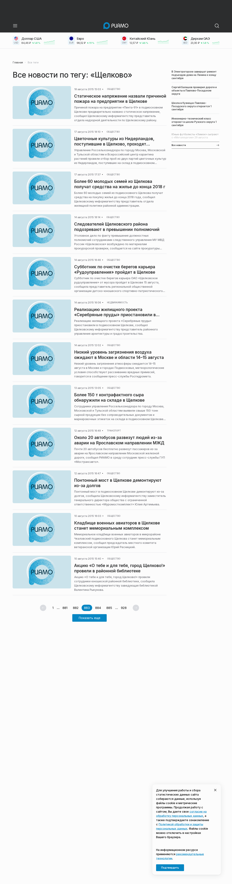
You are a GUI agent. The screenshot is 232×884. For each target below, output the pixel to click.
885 (109, 607)
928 (124, 607)
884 (98, 607)
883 (87, 607)
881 (65, 607)
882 (76, 607)
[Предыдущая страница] (43, 608)
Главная (18, 62)
